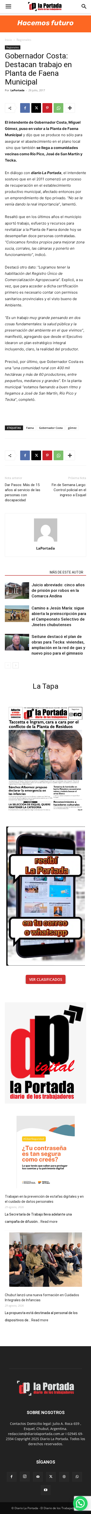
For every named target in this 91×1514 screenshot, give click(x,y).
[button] (8, 6)
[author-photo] (45, 541)
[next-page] (16, 665)
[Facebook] (25, 108)
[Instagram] (25, 1476)
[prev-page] (8, 665)
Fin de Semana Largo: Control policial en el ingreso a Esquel (69, 490)
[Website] (64, 1477)
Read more (49, 1221)
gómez (72, 428)
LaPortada (17, 90)
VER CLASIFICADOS (45, 979)
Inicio (8, 40)
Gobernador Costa (51, 428)
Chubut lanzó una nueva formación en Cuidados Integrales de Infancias (42, 1297)
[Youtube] (45, 1490)
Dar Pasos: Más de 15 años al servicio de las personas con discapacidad (22, 492)
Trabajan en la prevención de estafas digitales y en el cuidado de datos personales (44, 1199)
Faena (30, 428)
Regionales (24, 40)
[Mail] (38, 1477)
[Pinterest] (47, 108)
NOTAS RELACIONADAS (26, 572)
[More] (70, 108)
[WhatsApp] (58, 108)
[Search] (84, 6)
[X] (36, 108)
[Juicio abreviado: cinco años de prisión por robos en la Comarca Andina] (17, 590)
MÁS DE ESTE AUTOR (66, 572)
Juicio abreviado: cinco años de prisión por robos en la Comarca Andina (58, 590)
